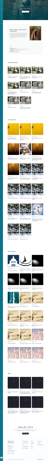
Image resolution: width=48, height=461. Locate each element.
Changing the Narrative (23, 239)
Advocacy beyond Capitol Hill (12, 270)
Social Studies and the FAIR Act (13, 325)
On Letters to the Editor (12, 343)
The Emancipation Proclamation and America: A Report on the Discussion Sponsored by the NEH (25, 392)
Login (31, 444)
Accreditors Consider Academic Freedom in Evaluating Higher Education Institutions (13, 412)
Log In (1, 457)
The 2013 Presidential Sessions (13, 198)
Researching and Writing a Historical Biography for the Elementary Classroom (12, 93)
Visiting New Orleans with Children (25, 198)
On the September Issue (24, 306)
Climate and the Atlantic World (13, 239)
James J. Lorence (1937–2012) (37, 343)
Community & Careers (25, 446)
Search (32, 446)
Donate (1, 459)
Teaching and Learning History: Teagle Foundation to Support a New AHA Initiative (37, 159)
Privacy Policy (39, 441)
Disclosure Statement (40, 444)
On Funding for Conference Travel (25, 343)
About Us (32, 441)
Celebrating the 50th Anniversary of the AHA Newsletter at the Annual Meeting (37, 220)
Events (23, 444)
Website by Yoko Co (40, 459)
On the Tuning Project (35, 306)
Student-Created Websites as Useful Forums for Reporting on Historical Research (25, 77)
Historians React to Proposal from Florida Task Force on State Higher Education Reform (25, 412)
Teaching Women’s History (24, 92)
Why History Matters (25, 441)
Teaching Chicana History (12, 107)
